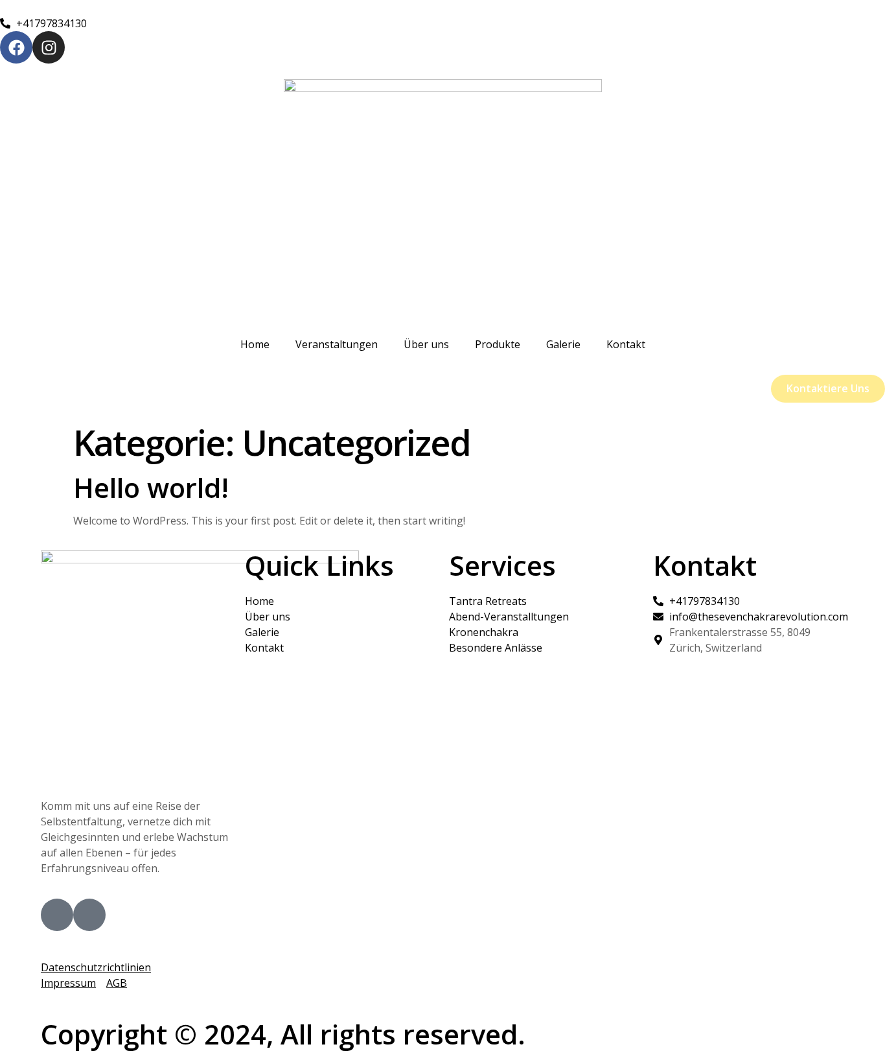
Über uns (426, 344)
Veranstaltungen (336, 344)
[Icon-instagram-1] (89, 915)
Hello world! (151, 487)
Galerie (563, 344)
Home (255, 344)
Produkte (497, 344)
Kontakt (625, 344)
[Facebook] (16, 47)
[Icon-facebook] (57, 915)
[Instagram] (48, 47)
